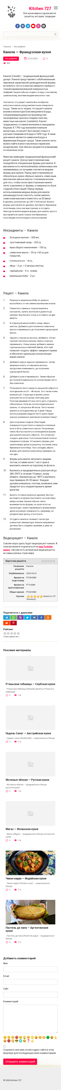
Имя (5, 963)
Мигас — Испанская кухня (22, 829)
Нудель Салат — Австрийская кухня (28, 733)
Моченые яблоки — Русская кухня (27, 779)
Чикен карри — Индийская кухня (26, 878)
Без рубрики (11, 58)
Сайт (5, 988)
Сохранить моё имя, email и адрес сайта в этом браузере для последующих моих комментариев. (29, 1051)
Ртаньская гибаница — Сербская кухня (30, 684)
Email (6, 976)
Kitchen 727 (40, 8)
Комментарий (10, 1001)
